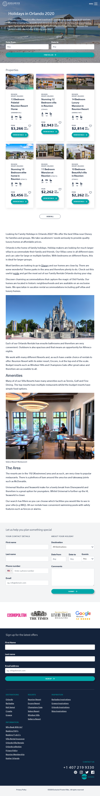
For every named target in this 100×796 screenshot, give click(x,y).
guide (16, 273)
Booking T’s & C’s (13, 735)
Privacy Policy (11, 751)
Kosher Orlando (12, 758)
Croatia (9, 711)
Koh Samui (10, 707)
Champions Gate (35, 707)
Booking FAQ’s (12, 731)
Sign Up (48, 679)
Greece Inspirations (60, 703)
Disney (45, 265)
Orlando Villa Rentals (15, 743)
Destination (57, 542)
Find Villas (48, 55)
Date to (54, 42)
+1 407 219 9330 (78, 767)
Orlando (9, 699)
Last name (11, 554)
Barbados (10, 703)
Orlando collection (14, 747)
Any (9, 47)
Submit (71, 591)
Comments (56, 566)
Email (8, 578)
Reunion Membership (15, 754)
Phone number (13, 566)
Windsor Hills (34, 715)
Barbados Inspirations (61, 699)
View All (50, 216)
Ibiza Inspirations (59, 711)
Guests (85, 554)
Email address (12, 666)
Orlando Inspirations (61, 707)
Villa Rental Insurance (15, 739)
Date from (11, 42)
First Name (10, 642)
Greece (9, 715)
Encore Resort (34, 703)
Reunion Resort (34, 699)
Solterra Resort (34, 719)
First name (11, 542)
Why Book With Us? (14, 727)
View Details (18, 135)
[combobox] (79, 547)
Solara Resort (33, 711)
